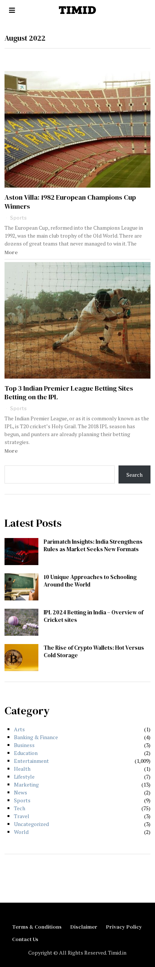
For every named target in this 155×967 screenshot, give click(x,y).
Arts (19, 729)
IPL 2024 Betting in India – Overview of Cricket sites (93, 616)
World (21, 831)
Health (22, 768)
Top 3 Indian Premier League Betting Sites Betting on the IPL (69, 392)
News (20, 792)
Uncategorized (31, 824)
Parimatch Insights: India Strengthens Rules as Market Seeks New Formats (93, 545)
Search (134, 474)
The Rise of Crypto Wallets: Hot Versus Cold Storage (94, 651)
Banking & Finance (36, 737)
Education (26, 752)
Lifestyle (24, 776)
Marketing (26, 784)
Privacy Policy (124, 927)
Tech (19, 808)
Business (24, 745)
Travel (21, 816)
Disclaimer (83, 927)
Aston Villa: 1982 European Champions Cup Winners (70, 201)
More (11, 252)
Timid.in (117, 952)
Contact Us (25, 939)
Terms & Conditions (37, 927)
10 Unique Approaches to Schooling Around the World (90, 580)
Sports (18, 218)
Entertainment (31, 760)
